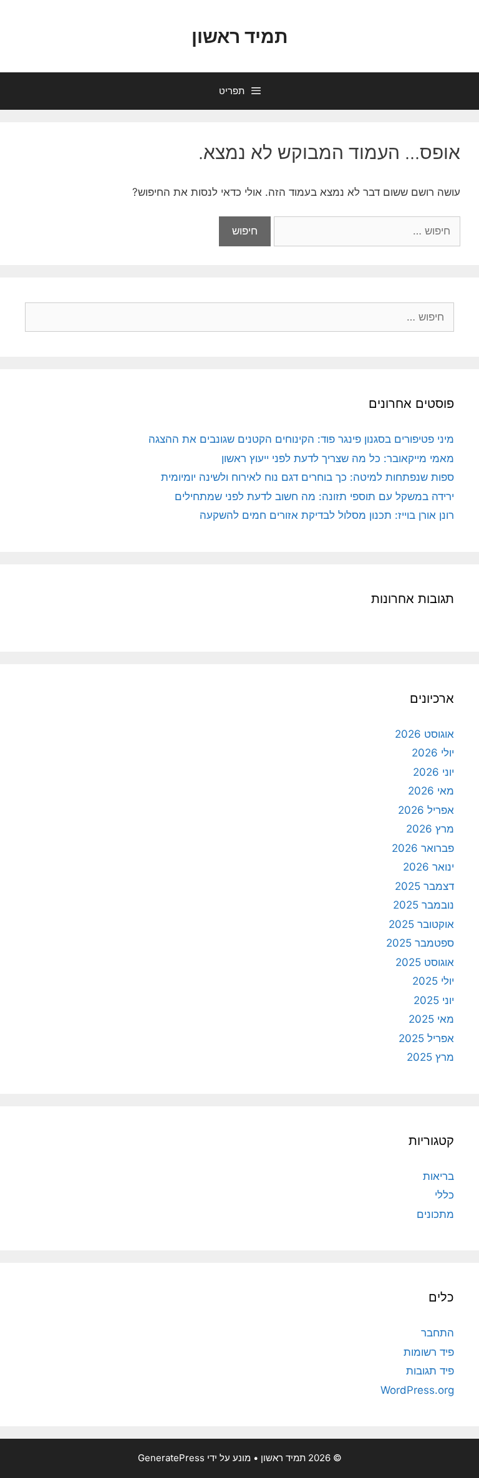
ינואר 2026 (428, 867)
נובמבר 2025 (423, 905)
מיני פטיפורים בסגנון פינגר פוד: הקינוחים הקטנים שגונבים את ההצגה (301, 439)
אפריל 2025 (426, 1038)
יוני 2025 (434, 1000)
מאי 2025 (431, 1019)
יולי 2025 (433, 981)
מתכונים (435, 1214)
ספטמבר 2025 (420, 943)
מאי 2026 (431, 791)
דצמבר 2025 (424, 886)
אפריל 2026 (426, 810)
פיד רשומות (429, 1352)
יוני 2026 (433, 772)
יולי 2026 (433, 752)
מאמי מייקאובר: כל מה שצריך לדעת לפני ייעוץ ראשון (337, 458)
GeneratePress (171, 1458)
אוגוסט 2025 (424, 962)
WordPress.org (417, 1390)
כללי (444, 1195)
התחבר (437, 1332)
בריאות (438, 1176)
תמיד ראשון (239, 36)
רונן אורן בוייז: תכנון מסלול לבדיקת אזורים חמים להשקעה (327, 515)
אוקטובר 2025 (421, 924)
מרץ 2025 (430, 1057)
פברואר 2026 (423, 848)
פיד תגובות (430, 1370)
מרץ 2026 (430, 829)
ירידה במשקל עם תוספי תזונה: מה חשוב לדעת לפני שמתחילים (314, 496)
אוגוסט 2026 (424, 734)
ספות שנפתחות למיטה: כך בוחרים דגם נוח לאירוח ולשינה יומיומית (307, 477)
